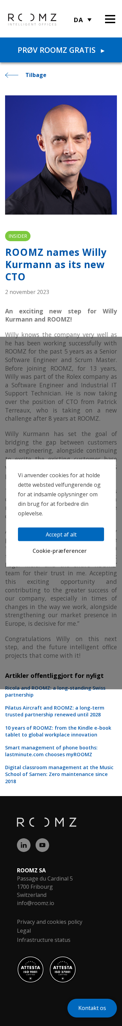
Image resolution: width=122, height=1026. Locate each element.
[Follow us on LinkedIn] (26, 843)
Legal (24, 930)
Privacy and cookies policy (49, 922)
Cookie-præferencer (60, 551)
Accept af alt (61, 534)
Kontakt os (92, 1008)
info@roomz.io (35, 903)
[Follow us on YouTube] (45, 843)
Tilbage (35, 75)
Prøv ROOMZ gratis (61, 50)
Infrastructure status (43, 940)
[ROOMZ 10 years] (23, 19)
